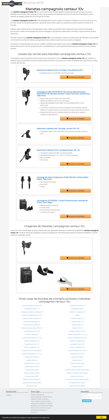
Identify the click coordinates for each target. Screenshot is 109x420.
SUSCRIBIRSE (86, 400)
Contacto (8, 395)
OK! (101, 417)
